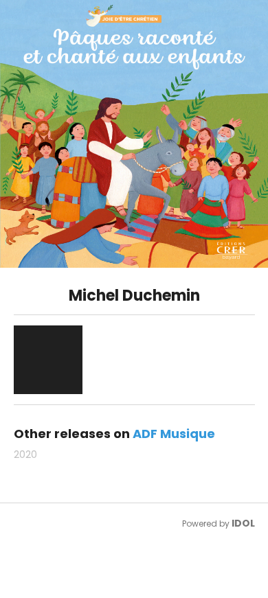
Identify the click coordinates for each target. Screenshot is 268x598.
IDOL (243, 523)
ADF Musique (174, 433)
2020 (25, 454)
